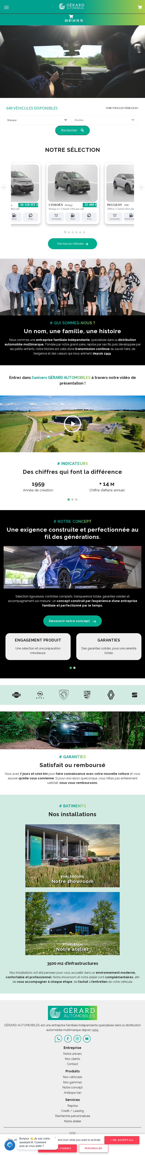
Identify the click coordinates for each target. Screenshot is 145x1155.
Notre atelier (72, 1121)
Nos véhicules (72, 1077)
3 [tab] (72, 232)
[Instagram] (77, 1039)
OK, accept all (122, 1140)
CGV (72, 1133)
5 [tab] (80, 232)
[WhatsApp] (58, 1038)
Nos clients (72, 1059)
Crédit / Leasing (72, 1111)
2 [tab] (68, 232)
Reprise (72, 1106)
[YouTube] (87, 1039)
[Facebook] (68, 1039)
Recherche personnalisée (72, 1116)
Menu (6, 7)
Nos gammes (72, 1082)
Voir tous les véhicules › (122, 108)
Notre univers (72, 1054)
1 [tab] (64, 232)
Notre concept (72, 1087)
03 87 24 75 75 (74, 20)
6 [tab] (84, 232)
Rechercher (69, 130)
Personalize (93, 1148)
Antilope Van (72, 1092)
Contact (72, 1064)
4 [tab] (76, 232)
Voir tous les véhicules (70, 243)
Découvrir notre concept (69, 621)
